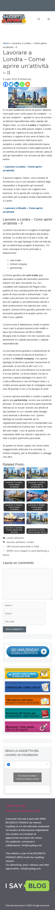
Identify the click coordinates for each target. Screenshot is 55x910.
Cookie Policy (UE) (16, 805)
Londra (30, 542)
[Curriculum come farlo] (27, 691)
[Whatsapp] (22, 84)
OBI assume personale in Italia (23, 546)
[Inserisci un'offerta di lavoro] (27, 657)
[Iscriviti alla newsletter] (27, 678)
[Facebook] (5, 84)
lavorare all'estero (16, 542)
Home (6, 43)
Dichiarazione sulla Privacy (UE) (23, 811)
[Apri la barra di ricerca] (39, 19)
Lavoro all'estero (15, 538)
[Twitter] (11, 84)
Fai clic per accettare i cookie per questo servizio (27, 777)
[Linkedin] (16, 84)
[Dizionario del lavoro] (27, 718)
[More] (27, 84)
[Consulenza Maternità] (27, 731)
